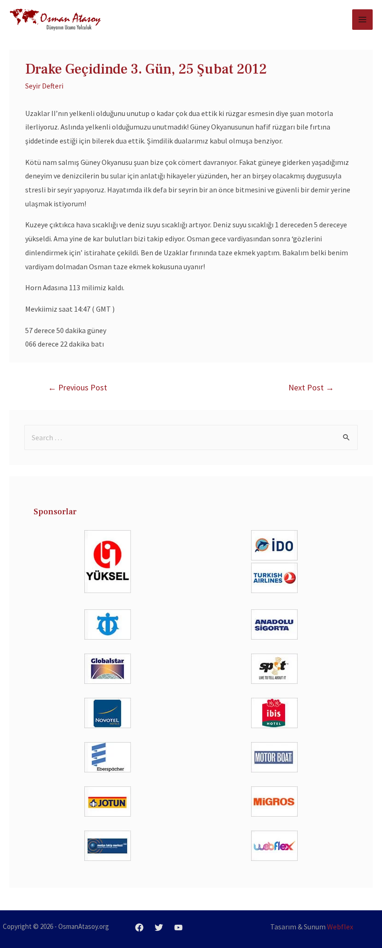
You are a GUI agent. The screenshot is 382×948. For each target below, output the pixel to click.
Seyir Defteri (44, 85)
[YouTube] (178, 927)
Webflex (340, 926)
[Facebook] (139, 927)
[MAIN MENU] (362, 19)
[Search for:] (191, 437)
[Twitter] (159, 927)
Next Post (311, 387)
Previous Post (77, 387)
